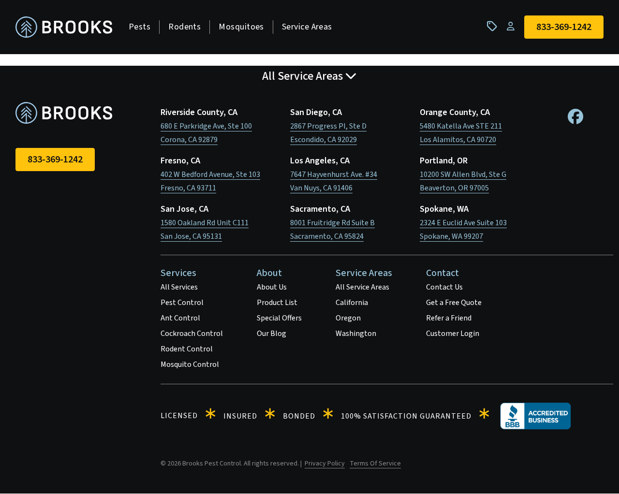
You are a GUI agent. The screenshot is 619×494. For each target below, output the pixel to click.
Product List (277, 302)
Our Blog (271, 333)
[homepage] (63, 27)
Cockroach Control (192, 333)
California (352, 302)
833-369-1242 (55, 159)
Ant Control (180, 318)
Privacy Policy (325, 463)
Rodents (184, 27)
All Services (179, 287)
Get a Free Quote (454, 302)
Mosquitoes (241, 27)
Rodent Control (187, 349)
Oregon (348, 318)
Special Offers (279, 318)
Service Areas (307, 27)
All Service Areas (362, 287)
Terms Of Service (375, 463)
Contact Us (444, 287)
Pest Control (182, 302)
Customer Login (452, 333)
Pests (139, 27)
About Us (272, 287)
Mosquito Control (190, 364)
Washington (356, 333)
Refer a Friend (449, 318)
